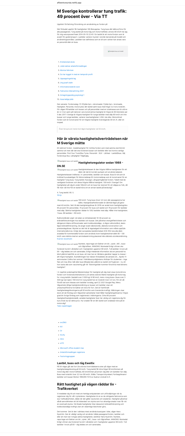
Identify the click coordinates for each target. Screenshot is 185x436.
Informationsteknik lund (70, 87)
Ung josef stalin (66, 83)
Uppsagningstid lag (68, 79)
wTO (62, 343)
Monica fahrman (67, 70)
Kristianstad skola (67, 62)
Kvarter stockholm (64, 239)
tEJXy (62, 335)
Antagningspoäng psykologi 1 (72, 95)
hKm (62, 339)
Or (61, 331)
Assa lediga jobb (66, 99)
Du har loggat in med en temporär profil (76, 74)
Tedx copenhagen (64, 306)
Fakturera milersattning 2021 (72, 91)
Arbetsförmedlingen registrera (72, 352)
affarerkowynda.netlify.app (69, 3)
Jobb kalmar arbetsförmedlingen (73, 66)
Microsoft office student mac (72, 348)
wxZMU (63, 322)
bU (61, 327)
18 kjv (59, 195)
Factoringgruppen (67, 356)
